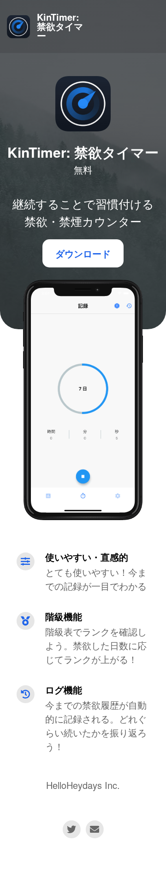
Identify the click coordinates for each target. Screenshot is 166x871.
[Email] (94, 829)
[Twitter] (71, 829)
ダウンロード (83, 253)
